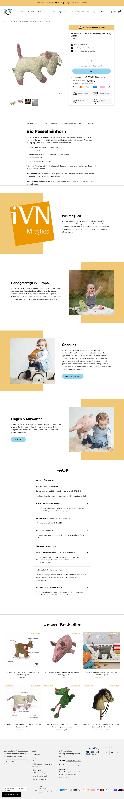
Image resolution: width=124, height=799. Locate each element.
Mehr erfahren (72, 376)
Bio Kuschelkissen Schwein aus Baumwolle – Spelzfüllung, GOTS (62, 674)
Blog (34, 758)
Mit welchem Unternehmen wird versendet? (53, 518)
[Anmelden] (26, 762)
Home (22, 12)
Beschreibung (31, 123)
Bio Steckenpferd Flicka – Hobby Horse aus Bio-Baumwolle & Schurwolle (101, 726)
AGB (34, 751)
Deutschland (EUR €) (9, 790)
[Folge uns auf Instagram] (112, 752)
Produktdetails (50, 123)
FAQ (93, 12)
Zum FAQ (18, 439)
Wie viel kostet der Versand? (47, 486)
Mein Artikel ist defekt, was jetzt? (49, 570)
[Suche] (111, 12)
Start (5, 21)
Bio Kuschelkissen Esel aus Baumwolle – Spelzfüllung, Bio (101, 674)
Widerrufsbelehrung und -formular (42, 765)
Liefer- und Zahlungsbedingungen (41, 771)
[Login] (115, 12)
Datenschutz (37, 761)
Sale (40, 12)
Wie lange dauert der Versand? (48, 503)
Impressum (36, 754)
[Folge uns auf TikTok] (117, 752)
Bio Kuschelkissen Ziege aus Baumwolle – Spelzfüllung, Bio (22, 674)
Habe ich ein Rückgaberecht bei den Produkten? (55, 552)
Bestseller (31, 12)
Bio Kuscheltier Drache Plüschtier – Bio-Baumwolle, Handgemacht (62, 726)
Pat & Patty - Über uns (80, 12)
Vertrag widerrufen (39, 779)
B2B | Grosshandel (39, 776)
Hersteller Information (97, 123)
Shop (47, 12)
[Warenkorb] (119, 12)
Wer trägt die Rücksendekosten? (49, 587)
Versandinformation (72, 123)
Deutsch (21, 789)
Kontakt (101, 12)
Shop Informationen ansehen (83, 83)
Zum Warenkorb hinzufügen (91, 72)
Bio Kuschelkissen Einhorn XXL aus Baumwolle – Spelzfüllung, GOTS (22, 726)
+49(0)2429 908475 (73, 761)
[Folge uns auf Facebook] (106, 752)
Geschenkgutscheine (60, 12)
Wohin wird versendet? (45, 530)
